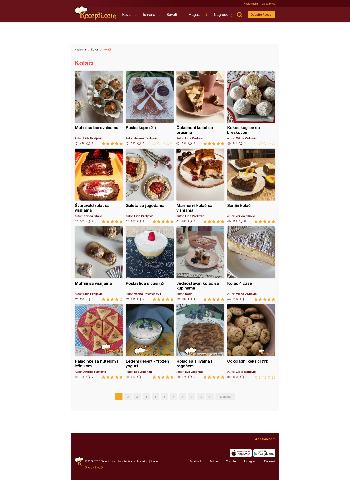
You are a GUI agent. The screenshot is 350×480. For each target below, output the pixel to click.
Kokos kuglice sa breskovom (251, 108)
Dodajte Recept (262, 14)
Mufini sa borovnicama (99, 108)
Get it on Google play (264, 453)
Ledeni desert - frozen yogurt (150, 341)
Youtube (231, 461)
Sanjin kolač (251, 186)
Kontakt (154, 461)
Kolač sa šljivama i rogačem (200, 341)
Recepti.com (96, 13)
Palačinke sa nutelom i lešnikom (99, 341)
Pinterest (269, 461)
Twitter (214, 461)
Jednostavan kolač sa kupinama (200, 263)
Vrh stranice (263, 439)
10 (201, 396)
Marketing (142, 461)
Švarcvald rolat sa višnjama (99, 186)
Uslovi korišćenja (126, 461)
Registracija (251, 3)
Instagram (250, 461)
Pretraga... (239, 14)
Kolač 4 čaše (251, 263)
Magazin (195, 14)
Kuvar (127, 14)
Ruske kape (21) (150, 108)
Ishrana (149, 14)
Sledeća (225, 396)
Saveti (171, 14)
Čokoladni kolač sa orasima (200, 108)
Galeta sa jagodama (150, 186)
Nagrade (221, 14)
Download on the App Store (241, 453)
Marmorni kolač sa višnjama (200, 186)
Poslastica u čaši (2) (150, 263)
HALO (99, 467)
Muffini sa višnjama (99, 263)
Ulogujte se (268, 3)
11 (210, 396)
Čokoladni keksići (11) (251, 341)
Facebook (196, 461)
